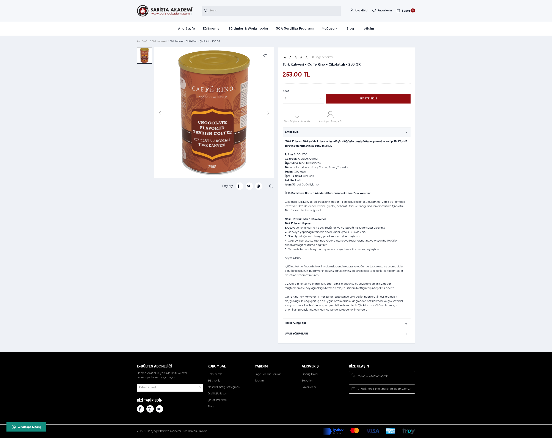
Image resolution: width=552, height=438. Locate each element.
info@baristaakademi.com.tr (393, 389)
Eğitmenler (212, 28)
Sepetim (307, 380)
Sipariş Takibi (310, 374)
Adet (286, 91)
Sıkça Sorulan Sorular (268, 374)
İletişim (368, 28)
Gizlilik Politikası (217, 393)
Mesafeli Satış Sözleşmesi (224, 387)
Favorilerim (309, 387)
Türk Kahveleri (159, 41)
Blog (350, 28)
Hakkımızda (215, 374)
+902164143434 (379, 376)
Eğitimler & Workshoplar (248, 28)
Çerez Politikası (217, 400)
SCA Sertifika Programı (295, 28)
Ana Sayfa (186, 28)
